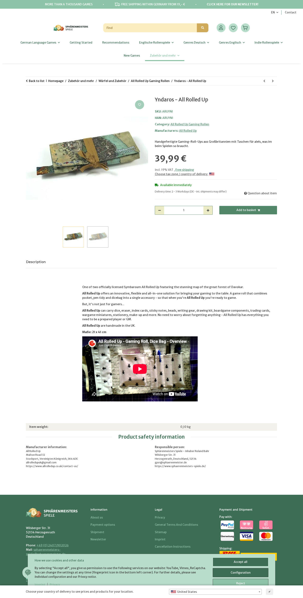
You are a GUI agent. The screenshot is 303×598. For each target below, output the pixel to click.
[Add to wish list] (139, 104)
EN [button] (273, 12)
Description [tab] (36, 262)
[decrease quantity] (159, 210)
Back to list (37, 81)
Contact (290, 12)
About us (96, 517)
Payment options (102, 525)
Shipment (97, 532)
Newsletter (98, 539)
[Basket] (245, 27)
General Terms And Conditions (176, 525)
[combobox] (215, 592)
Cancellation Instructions (172, 546)
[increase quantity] (208, 210)
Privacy (55, 584)
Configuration (241, 572)
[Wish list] (233, 27)
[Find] (202, 27)
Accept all (240, 562)
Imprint (40, 584)
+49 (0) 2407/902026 (52, 545)
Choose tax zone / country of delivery (181, 174)
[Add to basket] (29, 94)
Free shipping (184, 170)
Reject (240, 583)
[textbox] (215, 591)
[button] (221, 27)
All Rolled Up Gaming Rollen (189, 124)
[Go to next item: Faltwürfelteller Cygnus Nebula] (273, 81)
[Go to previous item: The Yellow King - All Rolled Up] (264, 81)
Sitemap (161, 532)
